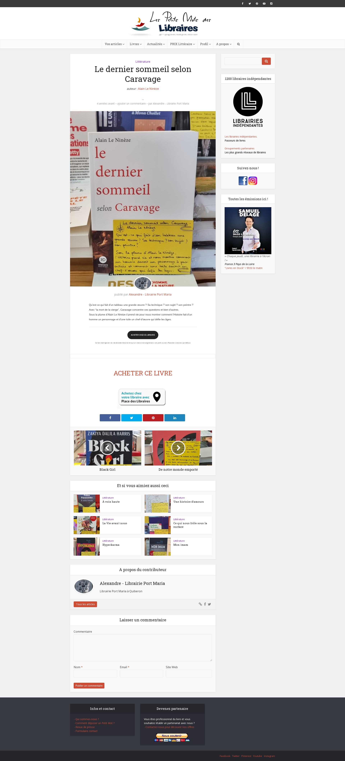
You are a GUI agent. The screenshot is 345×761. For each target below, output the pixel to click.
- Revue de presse (84, 727)
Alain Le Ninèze (148, 89)
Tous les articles (85, 604)
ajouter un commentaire (131, 103)
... (143, 99)
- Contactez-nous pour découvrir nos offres (169, 727)
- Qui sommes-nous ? (86, 719)
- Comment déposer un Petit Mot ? (94, 723)
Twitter (236, 756)
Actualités (154, 44)
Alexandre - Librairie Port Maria (171, 103)
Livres (134, 44)
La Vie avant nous (114, 523)
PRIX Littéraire (181, 44)
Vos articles (113, 44)
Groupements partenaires (239, 148)
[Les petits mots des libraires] (172, 23)
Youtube (257, 756)
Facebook (225, 756)
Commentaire (83, 632)
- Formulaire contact (86, 731)
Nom (78, 667)
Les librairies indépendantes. (241, 136)
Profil (204, 44)
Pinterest (246, 756)
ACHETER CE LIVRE (143, 373)
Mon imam (180, 544)
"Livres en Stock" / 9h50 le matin (244, 268)
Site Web (172, 667)
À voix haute (111, 501)
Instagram (269, 756)
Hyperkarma (110, 544)
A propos (222, 44)
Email (124, 667)
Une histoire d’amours (188, 501)
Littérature (142, 62)
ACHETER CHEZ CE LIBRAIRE (143, 335)
